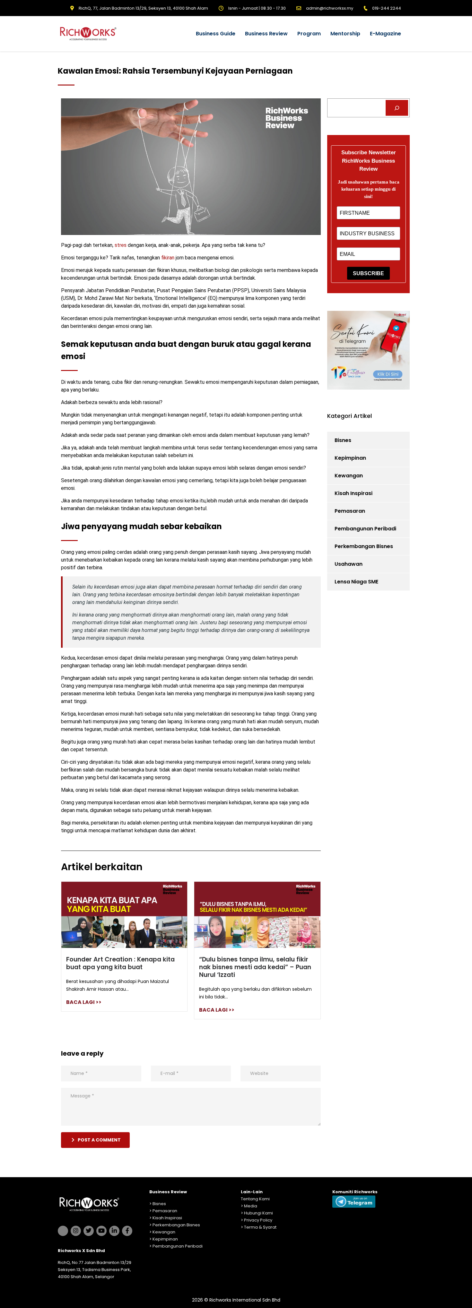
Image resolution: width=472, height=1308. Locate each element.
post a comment (99, 1140)
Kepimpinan (350, 458)
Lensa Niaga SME (356, 581)
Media (250, 1206)
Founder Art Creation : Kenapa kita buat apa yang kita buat (120, 963)
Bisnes (343, 440)
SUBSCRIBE (368, 273)
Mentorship (345, 33)
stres (121, 245)
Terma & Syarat (260, 1227)
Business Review (266, 33)
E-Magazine (385, 33)
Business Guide (215, 33)
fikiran (167, 258)
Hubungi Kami (258, 1213)
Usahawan (349, 564)
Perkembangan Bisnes (364, 546)
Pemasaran (350, 511)
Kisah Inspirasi (353, 493)
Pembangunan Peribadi (365, 528)
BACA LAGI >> (83, 1002)
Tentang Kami (255, 1199)
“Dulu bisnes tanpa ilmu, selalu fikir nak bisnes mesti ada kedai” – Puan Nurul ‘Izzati (255, 967)
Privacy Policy (258, 1220)
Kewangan (349, 475)
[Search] (397, 108)
